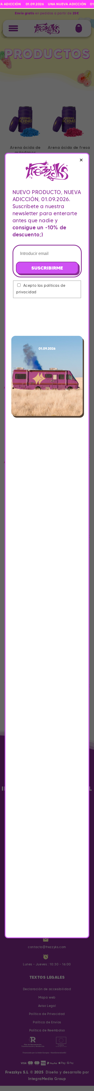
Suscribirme (47, 268)
